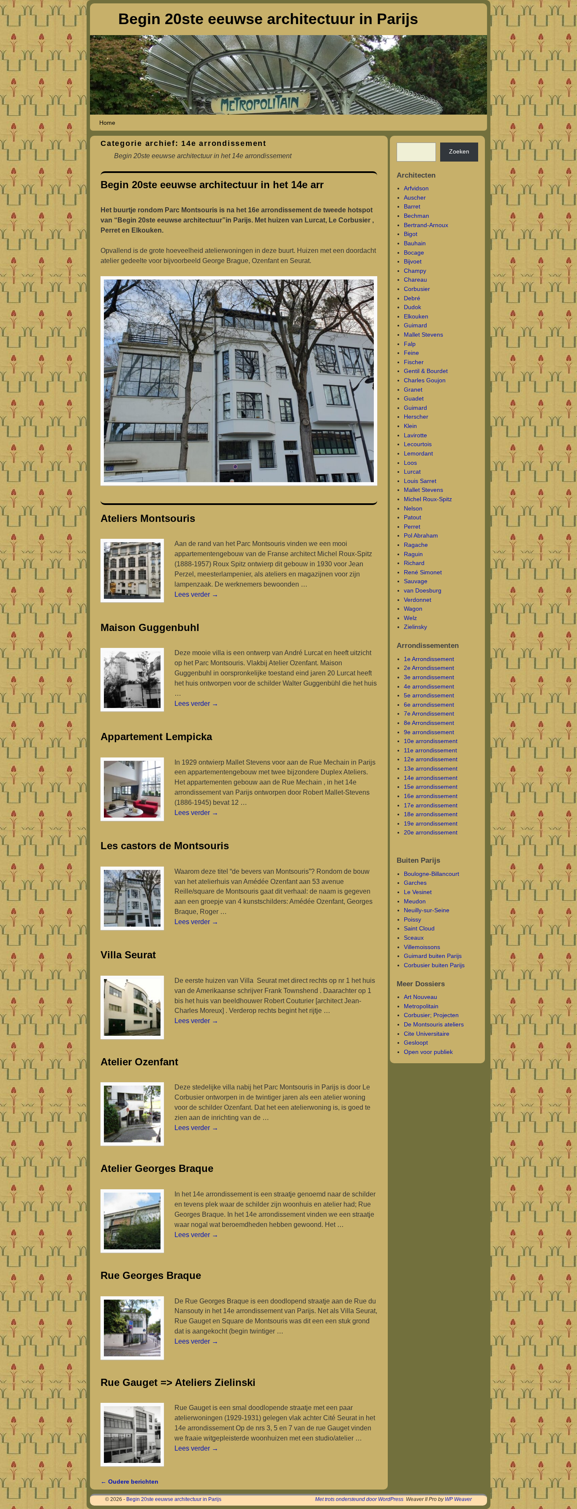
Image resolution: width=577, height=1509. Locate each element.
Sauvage (415, 581)
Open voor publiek (428, 1051)
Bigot (410, 233)
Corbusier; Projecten (431, 1015)
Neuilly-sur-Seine (426, 910)
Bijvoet (413, 261)
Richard (414, 563)
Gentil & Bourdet (426, 371)
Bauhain (415, 243)
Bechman (416, 215)
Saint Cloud (419, 928)
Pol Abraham (421, 535)
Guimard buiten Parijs (433, 955)
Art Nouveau (420, 996)
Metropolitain (421, 1006)
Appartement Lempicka (156, 736)
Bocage (414, 252)
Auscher (415, 197)
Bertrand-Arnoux (426, 225)
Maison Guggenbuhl (150, 627)
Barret (412, 206)
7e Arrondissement (429, 713)
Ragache (416, 544)
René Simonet (423, 572)
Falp (410, 343)
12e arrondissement (430, 759)
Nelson (413, 508)
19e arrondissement (430, 823)
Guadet (414, 398)
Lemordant (418, 453)
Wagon (413, 608)
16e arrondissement (430, 796)
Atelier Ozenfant (139, 1061)
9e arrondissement (429, 732)
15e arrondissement (430, 786)
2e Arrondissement (429, 667)
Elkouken (416, 316)
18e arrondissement (430, 814)
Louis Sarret (420, 480)
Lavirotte (415, 435)
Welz (410, 618)
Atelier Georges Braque (157, 1168)
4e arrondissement (429, 686)
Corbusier (417, 288)
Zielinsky (415, 626)
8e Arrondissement (429, 722)
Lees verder (196, 594)
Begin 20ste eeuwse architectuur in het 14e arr (212, 184)
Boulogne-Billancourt (431, 873)
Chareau (415, 279)
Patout (412, 517)
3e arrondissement (429, 677)
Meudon (415, 901)
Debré (412, 298)
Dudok (412, 307)
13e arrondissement (430, 768)
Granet (413, 389)
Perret (412, 526)
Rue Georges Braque (151, 1275)
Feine (411, 352)
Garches (415, 882)
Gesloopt (416, 1042)
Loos (410, 462)
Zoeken (459, 151)
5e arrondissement (429, 695)
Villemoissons (422, 947)
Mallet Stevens (423, 334)
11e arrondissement (430, 750)
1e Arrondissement (429, 659)
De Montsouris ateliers (434, 1024)
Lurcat (412, 471)
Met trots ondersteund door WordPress (359, 1499)
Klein (410, 426)
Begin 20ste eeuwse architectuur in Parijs (268, 18)
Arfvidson (416, 188)
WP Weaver (458, 1499)
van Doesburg (422, 590)
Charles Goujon (425, 380)
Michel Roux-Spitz (428, 499)
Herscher (416, 416)
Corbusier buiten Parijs (434, 965)
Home (107, 122)
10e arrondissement (430, 741)
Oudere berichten (129, 1481)
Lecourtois (418, 444)
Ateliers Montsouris (148, 518)
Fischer (414, 362)
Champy (415, 270)
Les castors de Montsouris (165, 845)
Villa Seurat (128, 954)
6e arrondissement (429, 704)
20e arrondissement (430, 832)
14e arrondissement (430, 777)
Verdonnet (417, 599)
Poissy (412, 919)
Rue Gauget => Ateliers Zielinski (178, 1382)
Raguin (413, 554)
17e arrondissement (430, 805)
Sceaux (414, 937)
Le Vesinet (418, 892)
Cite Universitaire (426, 1033)
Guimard (415, 325)
